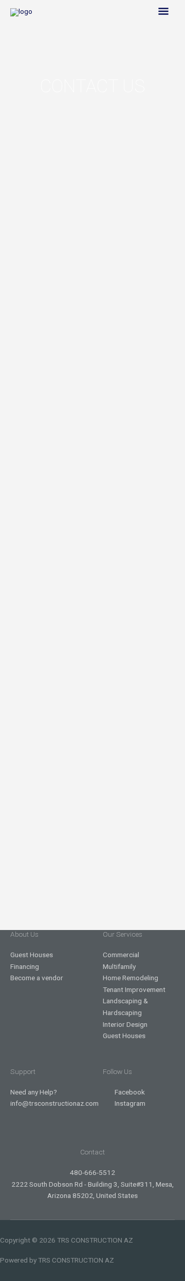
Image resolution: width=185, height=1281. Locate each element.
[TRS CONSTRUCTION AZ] (21, 12)
